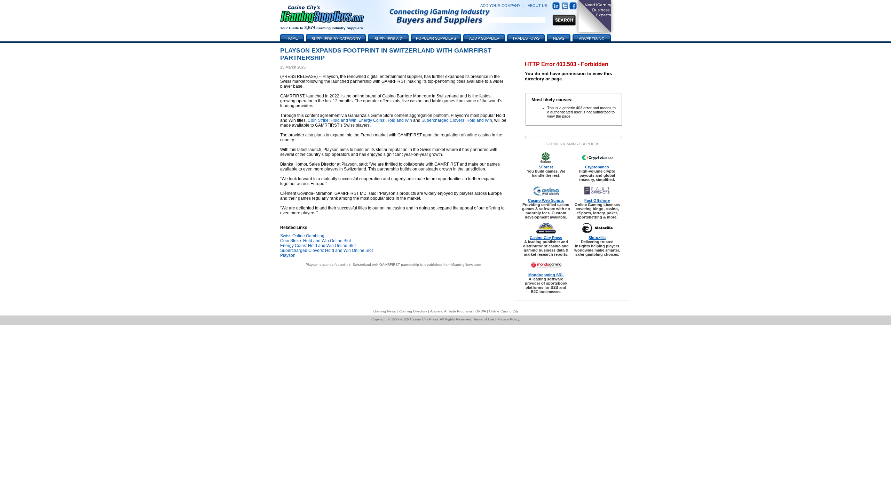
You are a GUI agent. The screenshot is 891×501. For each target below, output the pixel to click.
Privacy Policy (508, 319)
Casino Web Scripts (546, 200)
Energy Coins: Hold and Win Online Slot (318, 245)
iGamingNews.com (466, 265)
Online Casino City (504, 311)
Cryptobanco (597, 167)
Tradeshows (525, 38)
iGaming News (384, 311)
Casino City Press (546, 238)
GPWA (480, 311)
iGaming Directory (413, 311)
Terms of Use (483, 319)
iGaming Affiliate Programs (451, 311)
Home (292, 38)
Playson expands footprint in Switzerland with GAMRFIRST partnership (362, 265)
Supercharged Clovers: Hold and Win (456, 120)
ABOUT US (537, 5)
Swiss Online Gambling (302, 235)
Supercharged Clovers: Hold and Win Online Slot (326, 250)
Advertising (592, 39)
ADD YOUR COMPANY (500, 5)
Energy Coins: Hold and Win (385, 120)
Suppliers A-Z (388, 39)
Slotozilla (597, 238)
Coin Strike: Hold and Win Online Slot (315, 240)
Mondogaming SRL (546, 275)
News (558, 38)
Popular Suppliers (436, 38)
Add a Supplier (484, 38)
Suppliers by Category (336, 39)
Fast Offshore (597, 200)
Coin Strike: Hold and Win (332, 120)
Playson (287, 255)
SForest (546, 167)
